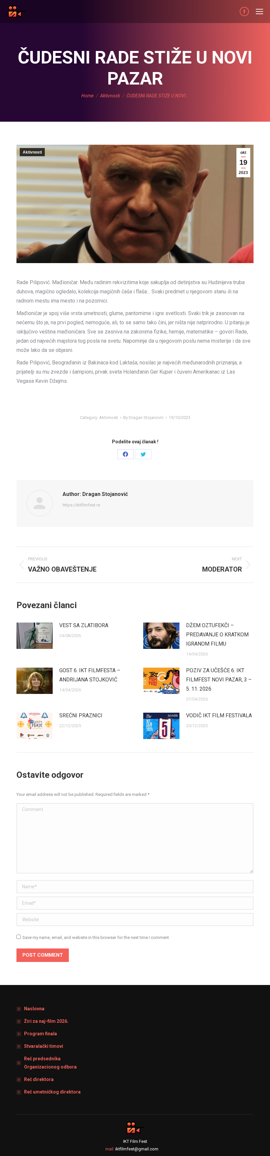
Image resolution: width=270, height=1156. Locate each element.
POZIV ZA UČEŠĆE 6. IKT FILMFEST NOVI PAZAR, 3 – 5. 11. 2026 (219, 679)
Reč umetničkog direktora (52, 1092)
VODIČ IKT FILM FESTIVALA (219, 715)
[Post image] (34, 636)
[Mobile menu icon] (259, 11)
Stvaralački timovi (43, 1046)
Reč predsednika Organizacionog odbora (50, 1063)
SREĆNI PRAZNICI (80, 715)
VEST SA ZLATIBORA (83, 625)
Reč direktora (39, 1079)
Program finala (40, 1033)
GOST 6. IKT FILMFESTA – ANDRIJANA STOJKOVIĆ (89, 675)
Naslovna (34, 1008)
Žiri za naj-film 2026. (46, 1021)
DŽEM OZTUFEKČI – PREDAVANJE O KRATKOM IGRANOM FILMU (217, 634)
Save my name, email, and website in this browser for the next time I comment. (96, 937)
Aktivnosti (32, 152)
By (143, 417)
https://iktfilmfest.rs (81, 505)
